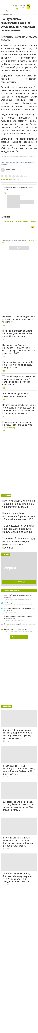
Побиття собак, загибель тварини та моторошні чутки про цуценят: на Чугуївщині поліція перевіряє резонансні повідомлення (19, 409)
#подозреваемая (28, 162)
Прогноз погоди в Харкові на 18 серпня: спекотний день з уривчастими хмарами (18, 503)
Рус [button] (7, 11)
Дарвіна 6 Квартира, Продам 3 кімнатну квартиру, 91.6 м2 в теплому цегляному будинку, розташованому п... (18, 734)
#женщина (8, 162)
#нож (2, 162)
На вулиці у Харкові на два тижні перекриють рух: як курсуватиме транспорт (18, 319)
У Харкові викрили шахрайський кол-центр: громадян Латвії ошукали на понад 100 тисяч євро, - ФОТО (18, 380)
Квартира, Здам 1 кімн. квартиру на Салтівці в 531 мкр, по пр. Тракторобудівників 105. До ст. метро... (19, 770)
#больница (4, 164)
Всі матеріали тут (19, 582)
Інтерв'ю (9, 568)
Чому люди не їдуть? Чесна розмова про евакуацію (15, 395)
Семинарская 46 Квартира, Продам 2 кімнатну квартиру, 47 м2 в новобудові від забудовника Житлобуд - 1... (17, 877)
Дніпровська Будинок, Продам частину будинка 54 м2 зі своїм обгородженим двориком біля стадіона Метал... (18, 805)
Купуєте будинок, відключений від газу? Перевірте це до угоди (17, 423)
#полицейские (17, 162)
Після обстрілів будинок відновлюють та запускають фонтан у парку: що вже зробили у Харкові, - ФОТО (18, 349)
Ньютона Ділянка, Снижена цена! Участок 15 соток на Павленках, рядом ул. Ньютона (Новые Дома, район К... (18, 841)
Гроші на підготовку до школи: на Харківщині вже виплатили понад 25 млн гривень (17, 333)
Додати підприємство (19, 637)
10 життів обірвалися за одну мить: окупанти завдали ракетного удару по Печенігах (18, 543)
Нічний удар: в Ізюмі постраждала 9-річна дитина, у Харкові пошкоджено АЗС (18, 516)
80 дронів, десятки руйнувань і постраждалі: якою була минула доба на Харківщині (19, 528)
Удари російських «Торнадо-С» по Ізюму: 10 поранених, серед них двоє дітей (17, 365)
